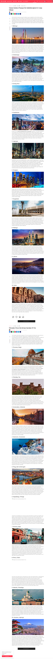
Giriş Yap (49, 1)
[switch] (45, 1)
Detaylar (3, 654)
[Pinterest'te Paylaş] (15, 14)
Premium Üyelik (41, 1)
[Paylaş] (20, 14)
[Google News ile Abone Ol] (10, 28)
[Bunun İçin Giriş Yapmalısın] (10, 18)
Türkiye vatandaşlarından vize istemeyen (24, 131)
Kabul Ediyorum (7, 656)
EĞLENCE (10, 1)
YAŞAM (20, 1)
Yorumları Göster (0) (26, 321)
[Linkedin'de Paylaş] (17, 14)
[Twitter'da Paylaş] (11, 14)
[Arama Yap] (37, 1)
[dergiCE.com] (3, 1)
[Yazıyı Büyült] (10, 21)
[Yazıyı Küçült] (10, 24)
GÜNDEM (26, 1)
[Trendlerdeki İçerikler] (35, 1)
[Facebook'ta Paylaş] (9, 14)
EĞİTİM (15, 1)
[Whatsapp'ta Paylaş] (13, 14)
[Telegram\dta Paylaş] (18, 14)
